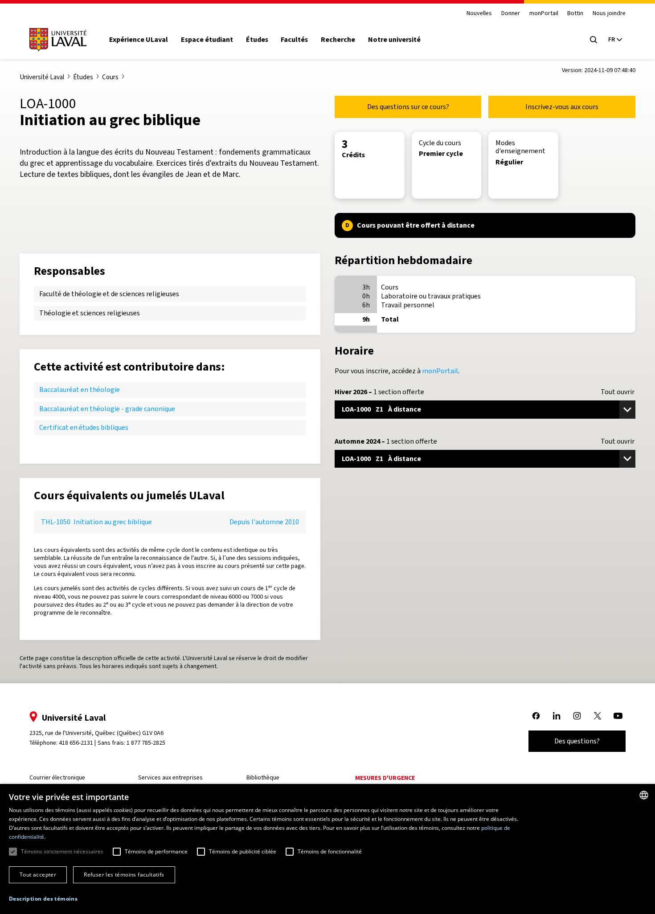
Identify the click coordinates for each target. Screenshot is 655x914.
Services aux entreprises (170, 777)
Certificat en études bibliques (83, 427)
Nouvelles (479, 13)
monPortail (543, 13)
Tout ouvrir (618, 392)
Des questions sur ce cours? (408, 106)
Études (257, 39)
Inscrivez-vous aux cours (561, 106)
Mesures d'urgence (385, 778)
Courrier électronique (57, 777)
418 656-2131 (76, 743)
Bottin (575, 13)
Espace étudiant (207, 39)
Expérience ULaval (138, 39)
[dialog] (327, 849)
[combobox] (643, 795)
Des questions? (577, 741)
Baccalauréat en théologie (79, 389)
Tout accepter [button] (38, 874)
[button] (43, 899)
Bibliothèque (262, 777)
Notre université (394, 39)
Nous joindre (609, 13)
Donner (510, 13)
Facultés (294, 39)
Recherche (338, 39)
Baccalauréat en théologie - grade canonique (107, 408)
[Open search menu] (593, 39)
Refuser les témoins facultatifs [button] (124, 874)
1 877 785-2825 (146, 743)
